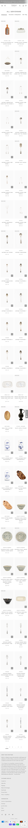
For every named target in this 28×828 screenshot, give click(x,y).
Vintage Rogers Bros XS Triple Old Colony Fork (21, 644)
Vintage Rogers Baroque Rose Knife (7, 705)
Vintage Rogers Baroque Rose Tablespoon (21, 675)
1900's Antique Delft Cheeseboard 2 (7, 488)
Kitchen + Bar (7, 40)
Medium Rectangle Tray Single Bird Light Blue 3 (20, 398)
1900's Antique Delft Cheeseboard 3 (20, 459)
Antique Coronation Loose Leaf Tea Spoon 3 (7, 103)
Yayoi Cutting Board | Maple (7, 518)
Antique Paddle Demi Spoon (7, 281)
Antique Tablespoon (20, 252)
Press (2, 808)
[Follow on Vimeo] (12, 814)
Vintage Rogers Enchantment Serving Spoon (7, 675)
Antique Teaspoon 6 (20, 281)
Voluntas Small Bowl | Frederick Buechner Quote (21, 519)
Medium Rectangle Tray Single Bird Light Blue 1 (7, 398)
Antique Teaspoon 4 (7, 339)
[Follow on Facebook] (2, 814)
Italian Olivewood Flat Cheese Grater (7, 43)
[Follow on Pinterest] (9, 814)
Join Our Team (4, 806)
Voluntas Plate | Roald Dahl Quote (21, 550)
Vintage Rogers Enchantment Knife (20, 737)
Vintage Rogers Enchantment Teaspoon (21, 706)
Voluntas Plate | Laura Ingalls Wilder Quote (7, 550)
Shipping (3, 785)
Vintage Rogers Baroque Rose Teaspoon (7, 738)
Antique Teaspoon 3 (20, 368)
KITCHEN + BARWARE (21, 426)
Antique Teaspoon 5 (7, 311)
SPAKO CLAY (7, 394)
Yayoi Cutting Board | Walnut (21, 488)
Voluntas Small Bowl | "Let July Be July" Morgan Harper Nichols (7, 581)
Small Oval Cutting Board (7, 429)
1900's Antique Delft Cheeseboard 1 (7, 459)
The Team (3, 803)
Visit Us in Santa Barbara (6, 801)
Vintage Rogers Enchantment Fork (7, 643)
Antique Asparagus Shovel (7, 223)
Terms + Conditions (5, 794)
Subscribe (3, 783)
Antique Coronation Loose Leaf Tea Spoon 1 (20, 73)
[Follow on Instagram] (5, 814)
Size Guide (3, 790)
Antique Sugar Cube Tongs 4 (20, 103)
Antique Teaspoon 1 (20, 339)
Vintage (21, 70)
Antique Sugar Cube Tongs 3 (20, 223)
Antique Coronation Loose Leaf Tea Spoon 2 (20, 133)
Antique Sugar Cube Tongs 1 (7, 163)
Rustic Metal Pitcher (20, 428)
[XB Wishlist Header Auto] (5, 5)
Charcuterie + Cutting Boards (15, 14)
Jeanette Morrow (21, 516)
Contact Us (3, 781)
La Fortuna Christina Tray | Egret (21, 613)
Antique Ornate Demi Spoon (7, 193)
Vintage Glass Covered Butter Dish (20, 43)
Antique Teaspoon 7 (20, 311)
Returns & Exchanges (5, 787)
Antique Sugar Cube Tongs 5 (7, 133)
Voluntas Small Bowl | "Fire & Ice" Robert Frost (21, 581)
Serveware (7, 70)
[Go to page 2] (21, 747)
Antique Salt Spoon (7, 252)
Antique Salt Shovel (20, 162)
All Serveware (4, 14)
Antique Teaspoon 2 (7, 368)
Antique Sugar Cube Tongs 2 (20, 193)
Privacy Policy (4, 792)
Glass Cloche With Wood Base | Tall (7, 73)
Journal (2, 810)
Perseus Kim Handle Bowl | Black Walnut (7, 613)
